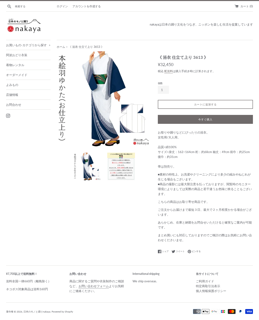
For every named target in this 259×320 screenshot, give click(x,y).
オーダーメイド (16, 75)
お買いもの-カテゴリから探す (28, 45)
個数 (160, 83)
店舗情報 (12, 94)
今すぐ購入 (205, 119)
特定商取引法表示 (208, 286)
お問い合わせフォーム (94, 286)
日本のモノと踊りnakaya (36, 311)
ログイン (62, 6)
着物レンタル (15, 65)
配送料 (168, 71)
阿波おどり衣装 (16, 55)
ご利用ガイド (205, 281)
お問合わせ (13, 104)
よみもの (12, 85)
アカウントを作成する (86, 6)
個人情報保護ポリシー (211, 291)
